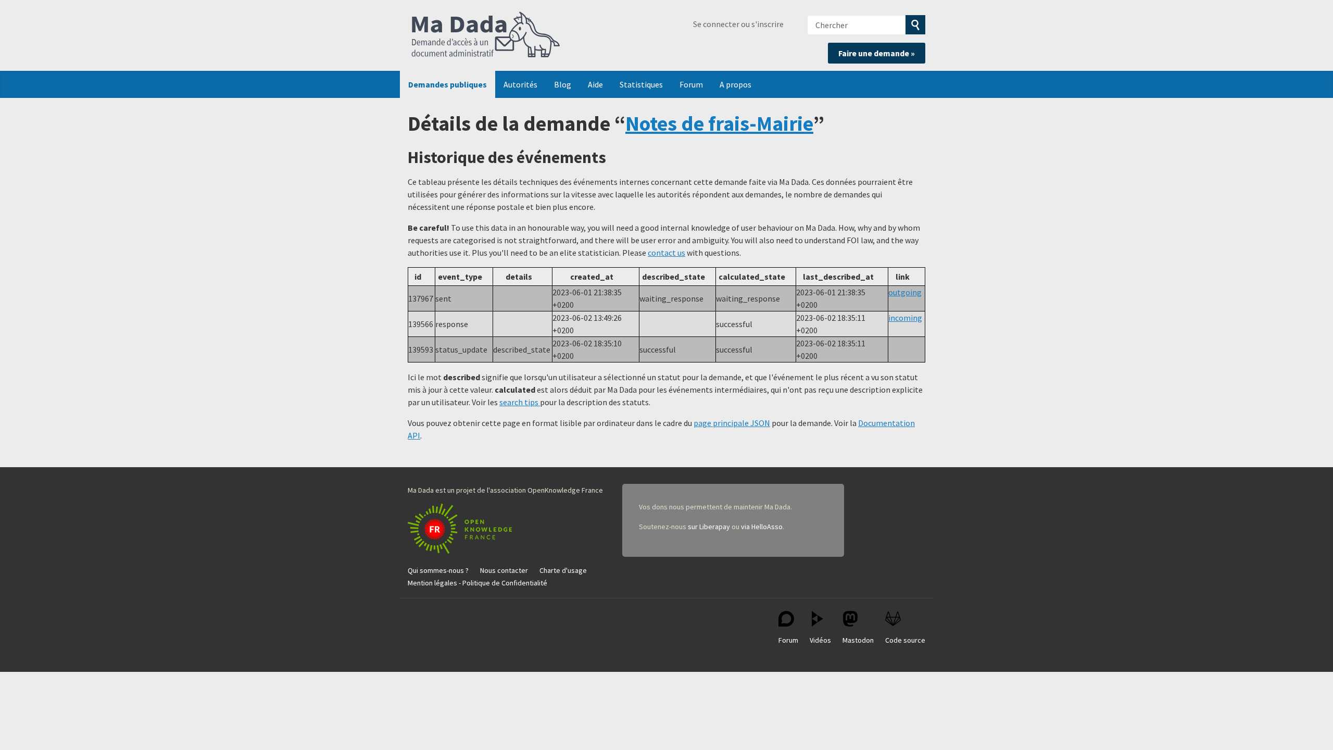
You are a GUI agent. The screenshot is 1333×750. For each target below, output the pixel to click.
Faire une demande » (876, 53)
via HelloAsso (762, 526)
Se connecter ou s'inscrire (738, 24)
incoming (905, 317)
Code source (905, 640)
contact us (666, 252)
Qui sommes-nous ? (438, 570)
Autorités (520, 84)
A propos (735, 84)
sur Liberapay (709, 526)
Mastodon (858, 640)
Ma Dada (486, 35)
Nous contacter (504, 570)
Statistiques (641, 84)
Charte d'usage (563, 570)
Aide (595, 84)
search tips (519, 402)
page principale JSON (732, 423)
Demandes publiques (447, 84)
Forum (691, 84)
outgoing (905, 292)
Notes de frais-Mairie (719, 123)
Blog (562, 84)
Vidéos (820, 640)
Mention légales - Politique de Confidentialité (477, 583)
